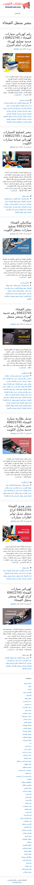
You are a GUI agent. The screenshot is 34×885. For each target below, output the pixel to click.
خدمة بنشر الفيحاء (15, 397)
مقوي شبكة (27, 851)
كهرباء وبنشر (15, 403)
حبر (30, 743)
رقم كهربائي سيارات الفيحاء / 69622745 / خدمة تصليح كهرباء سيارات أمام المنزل (17, 39)
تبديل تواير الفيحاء (25, 105)
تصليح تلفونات (26, 725)
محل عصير (28, 836)
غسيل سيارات (27, 791)
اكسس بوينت (27, 692)
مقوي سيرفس (26, 848)
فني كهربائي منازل (25, 818)
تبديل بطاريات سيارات (24, 392)
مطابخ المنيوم (27, 845)
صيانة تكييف (27, 788)
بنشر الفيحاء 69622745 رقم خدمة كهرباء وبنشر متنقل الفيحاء (17, 314)
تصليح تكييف (27, 722)
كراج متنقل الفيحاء (25, 403)
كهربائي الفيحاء (26, 408)
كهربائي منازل (27, 833)
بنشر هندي (19, 389)
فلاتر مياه (28, 800)
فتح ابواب (28, 794)
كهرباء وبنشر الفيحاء (16, 296)
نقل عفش (28, 866)
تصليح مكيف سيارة (20, 293)
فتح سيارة (28, 797)
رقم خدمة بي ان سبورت (23, 776)
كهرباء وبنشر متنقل (25, 496)
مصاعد (29, 842)
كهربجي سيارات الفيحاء (24, 119)
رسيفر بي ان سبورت (24, 770)
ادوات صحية (27, 683)
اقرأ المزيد (17, 95)
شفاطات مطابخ (26, 782)
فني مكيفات (27, 821)
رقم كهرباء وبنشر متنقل (19, 400)
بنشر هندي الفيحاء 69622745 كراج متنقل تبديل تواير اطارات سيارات (19, 511)
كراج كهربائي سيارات (14, 108)
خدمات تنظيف (26, 767)
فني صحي (28, 812)
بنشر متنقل (25, 196)
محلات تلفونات (26, 839)
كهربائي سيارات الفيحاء (19, 114)
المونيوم (28, 695)
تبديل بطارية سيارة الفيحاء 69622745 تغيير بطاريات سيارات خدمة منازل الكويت (17, 424)
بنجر (15, 378)
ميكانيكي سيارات (26, 857)
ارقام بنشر (25, 376)
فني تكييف (28, 803)
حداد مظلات (27, 764)
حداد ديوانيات (27, 755)
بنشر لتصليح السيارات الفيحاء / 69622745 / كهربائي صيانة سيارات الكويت (17, 137)
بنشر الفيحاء (25, 198)
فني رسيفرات (27, 806)
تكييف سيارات (27, 740)
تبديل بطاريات (9, 288)
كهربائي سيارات (24, 100)
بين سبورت (27, 704)
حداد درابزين (27, 749)
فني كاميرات (27, 815)
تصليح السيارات (14, 394)
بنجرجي (24, 381)
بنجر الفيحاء (10, 378)
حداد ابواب (28, 746)
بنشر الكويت (17, 198)
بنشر (25, 384)
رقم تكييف (28, 773)
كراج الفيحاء (22, 209)
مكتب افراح (27, 854)
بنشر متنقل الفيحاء (23, 103)
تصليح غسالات (26, 737)
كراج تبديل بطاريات (12, 209)
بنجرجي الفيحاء (16, 381)
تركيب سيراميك (26, 716)
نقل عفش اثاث (26, 869)
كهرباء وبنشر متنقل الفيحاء (23, 212)
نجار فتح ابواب (26, 860)
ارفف (29, 686)
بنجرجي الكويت (24, 570)
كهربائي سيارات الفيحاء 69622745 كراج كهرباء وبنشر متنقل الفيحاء (19, 594)
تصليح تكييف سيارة (18, 291)
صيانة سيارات (17, 207)
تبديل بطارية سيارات (10, 103)
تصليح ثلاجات (27, 728)
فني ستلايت (27, 809)
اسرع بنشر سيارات (16, 376)
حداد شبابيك (27, 758)
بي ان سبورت (27, 701)
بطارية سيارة (22, 378)
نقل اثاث (28, 863)
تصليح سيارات (15, 105)
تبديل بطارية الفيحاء (10, 392)
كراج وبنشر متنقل (8, 493)
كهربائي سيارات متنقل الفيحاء (12, 116)
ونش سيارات (27, 872)
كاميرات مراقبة (26, 824)
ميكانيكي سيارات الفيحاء (14, 122)
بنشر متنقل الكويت (20, 288)
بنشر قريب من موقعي (13, 386)
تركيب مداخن (27, 719)
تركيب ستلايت (27, 713)
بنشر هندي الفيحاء (9, 389)
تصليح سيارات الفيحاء (11, 573)
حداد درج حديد (26, 752)
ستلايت (29, 779)
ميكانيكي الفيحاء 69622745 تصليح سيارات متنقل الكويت (17, 226)
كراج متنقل (18, 493)
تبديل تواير (22, 204)
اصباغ (29, 689)
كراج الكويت (27, 296)
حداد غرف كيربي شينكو (24, 761)
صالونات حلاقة (26, 785)
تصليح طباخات (26, 734)
